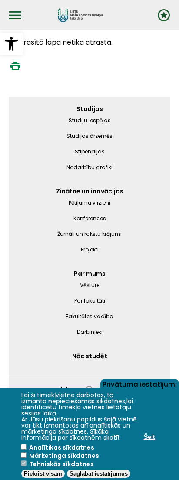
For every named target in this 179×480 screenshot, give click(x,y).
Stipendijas (90, 151)
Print (15, 65)
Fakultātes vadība (89, 316)
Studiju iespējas (90, 120)
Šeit (149, 436)
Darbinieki (90, 332)
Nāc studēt (89, 356)
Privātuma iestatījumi (140, 384)
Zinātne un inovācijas (89, 191)
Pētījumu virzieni (89, 202)
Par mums (90, 273)
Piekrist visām (43, 473)
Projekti (90, 249)
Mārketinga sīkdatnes (64, 455)
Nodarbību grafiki (89, 167)
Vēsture (89, 285)
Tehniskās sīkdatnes (61, 464)
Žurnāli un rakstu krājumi (89, 234)
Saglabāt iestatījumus (99, 473)
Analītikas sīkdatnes (61, 447)
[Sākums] (80, 15)
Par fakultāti (89, 300)
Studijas (89, 108)
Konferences (89, 218)
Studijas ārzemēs (89, 136)
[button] (11, 44)
